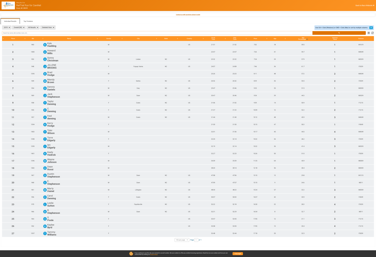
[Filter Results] (368, 33)
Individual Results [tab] (10, 21)
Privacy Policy (154, 254)
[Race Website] (9, 5)
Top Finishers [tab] (28, 21)
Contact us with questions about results (188, 14)
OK (371, 28)
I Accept (238, 254)
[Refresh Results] (372, 33)
